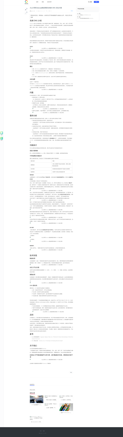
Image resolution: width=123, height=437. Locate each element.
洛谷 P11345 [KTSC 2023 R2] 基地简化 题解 (71, 412)
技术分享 (49, 1)
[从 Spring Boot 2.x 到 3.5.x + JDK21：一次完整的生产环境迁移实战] (36, 418)
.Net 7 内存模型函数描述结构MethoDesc (85, 18)
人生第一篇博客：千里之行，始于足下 (54, 407)
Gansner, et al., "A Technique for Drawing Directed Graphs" (51, 340)
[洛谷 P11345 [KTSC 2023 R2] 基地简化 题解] (66, 407)
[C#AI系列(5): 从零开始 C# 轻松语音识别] (66, 396)
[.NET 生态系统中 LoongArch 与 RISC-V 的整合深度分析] (36, 399)
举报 (71, 372)
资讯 (43, 1)
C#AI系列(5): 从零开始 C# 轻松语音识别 (70, 399)
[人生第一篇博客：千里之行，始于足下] (51, 404)
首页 (37, 1)
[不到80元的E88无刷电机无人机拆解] (51, 396)
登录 (96, 1)
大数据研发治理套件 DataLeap (40, 363)
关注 (72, 10)
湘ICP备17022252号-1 (43, 433)
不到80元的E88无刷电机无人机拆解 (54, 399)
